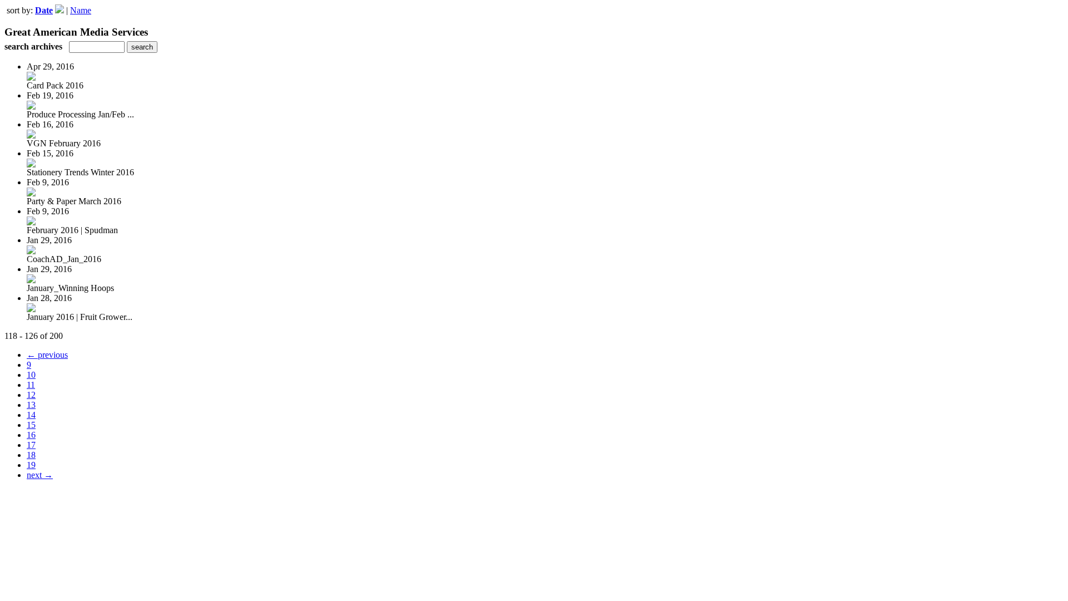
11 (31, 385)
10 (31, 375)
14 (31, 415)
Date (44, 10)
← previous (47, 354)
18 (31, 455)
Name (80, 10)
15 (31, 425)
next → (40, 475)
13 (31, 405)
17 (31, 445)
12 (31, 395)
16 (31, 435)
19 (31, 465)
